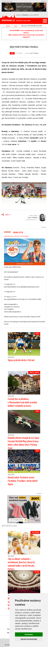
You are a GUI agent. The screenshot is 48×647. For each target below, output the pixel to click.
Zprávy (8, 26)
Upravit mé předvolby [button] (29, 639)
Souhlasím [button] (29, 634)
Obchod (17, 236)
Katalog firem (8, 236)
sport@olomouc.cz (31, 219)
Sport (15, 26)
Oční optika (25, 236)
